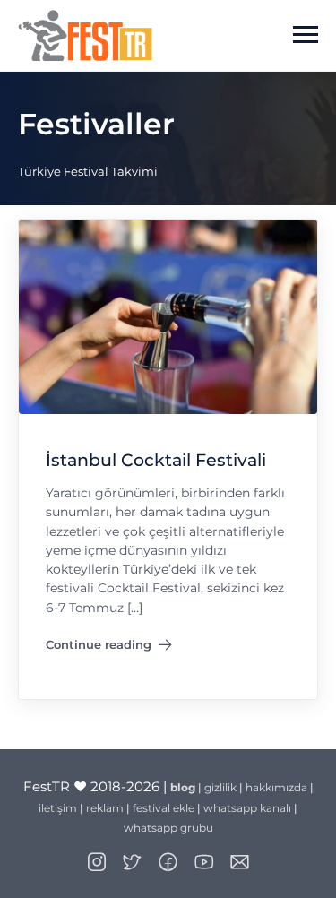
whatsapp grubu (168, 827)
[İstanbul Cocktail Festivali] (168, 315)
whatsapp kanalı (247, 808)
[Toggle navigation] (305, 34)
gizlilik (220, 787)
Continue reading (109, 648)
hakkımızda (276, 787)
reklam (105, 808)
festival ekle (163, 808)
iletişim (58, 808)
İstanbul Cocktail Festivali (156, 460)
